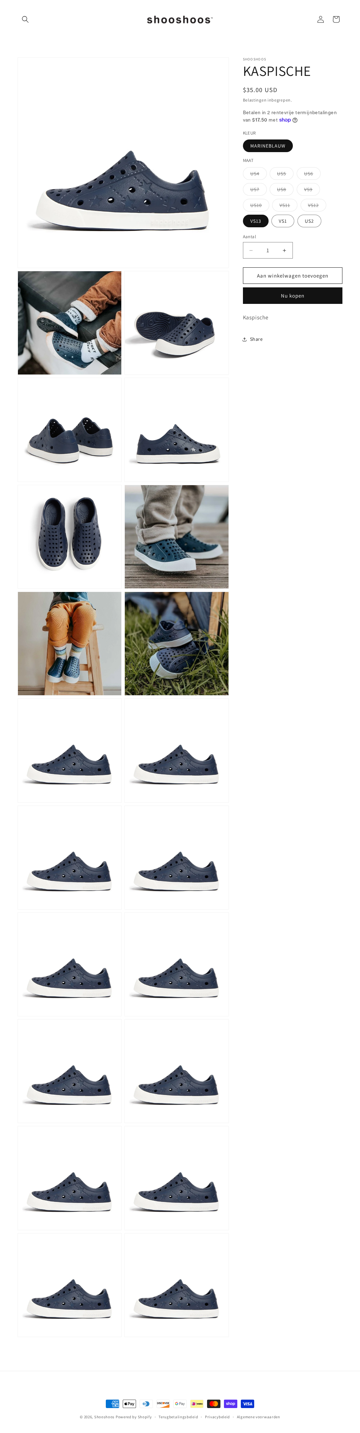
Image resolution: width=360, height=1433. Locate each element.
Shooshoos (104, 1416)
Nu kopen (292, 295)
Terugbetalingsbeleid (178, 1416)
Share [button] (256, 339)
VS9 (312, 191)
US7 (258, 191)
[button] (25, 19)
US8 (285, 191)
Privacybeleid (217, 1416)
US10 (259, 206)
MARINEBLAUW (267, 146)
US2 (309, 221)
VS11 (288, 206)
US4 (258, 175)
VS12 (317, 206)
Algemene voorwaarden (258, 1416)
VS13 (255, 221)
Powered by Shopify (134, 1416)
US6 (312, 175)
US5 (285, 175)
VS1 (283, 221)
